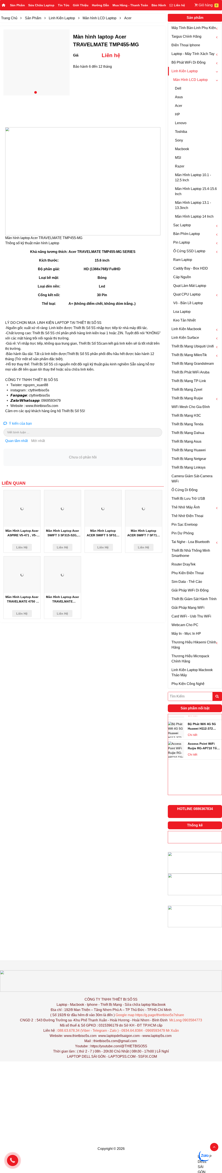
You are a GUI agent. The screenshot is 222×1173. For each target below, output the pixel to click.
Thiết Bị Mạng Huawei (188, 450)
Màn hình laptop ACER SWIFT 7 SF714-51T (143, 535)
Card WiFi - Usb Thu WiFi (191, 616)
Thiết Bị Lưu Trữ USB (188, 498)
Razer (179, 166)
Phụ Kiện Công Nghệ (187, 684)
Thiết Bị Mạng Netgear (188, 459)
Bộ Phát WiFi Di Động (188, 62)
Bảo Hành (159, 5)
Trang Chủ (9, 18)
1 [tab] (35, 92)
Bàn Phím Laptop (186, 234)
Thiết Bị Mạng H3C (186, 415)
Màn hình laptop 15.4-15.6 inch (196, 191)
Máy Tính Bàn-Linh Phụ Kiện (193, 28)
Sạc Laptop (182, 225)
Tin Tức (63, 5)
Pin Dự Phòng (182, 533)
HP (177, 114)
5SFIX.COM (147, 1056)
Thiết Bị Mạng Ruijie (187, 398)
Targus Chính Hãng (186, 36)
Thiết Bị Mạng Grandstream (192, 363)
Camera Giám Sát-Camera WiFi (191, 478)
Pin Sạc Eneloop (184, 524)
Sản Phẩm (17, 5)
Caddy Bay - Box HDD (190, 268)
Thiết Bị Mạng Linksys (188, 467)
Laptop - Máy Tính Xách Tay (192, 54)
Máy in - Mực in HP (186, 633)
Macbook (182, 149)
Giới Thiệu (80, 5)
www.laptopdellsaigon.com (119, 1036)
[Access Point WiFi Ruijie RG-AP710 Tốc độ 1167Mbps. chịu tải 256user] (176, 740)
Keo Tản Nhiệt (184, 320)
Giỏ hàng (206, 5)
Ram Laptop (182, 260)
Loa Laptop (182, 311)
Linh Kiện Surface (185, 337)
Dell (178, 88)
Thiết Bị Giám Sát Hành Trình (194, 599)
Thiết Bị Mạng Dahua (187, 433)
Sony (179, 140)
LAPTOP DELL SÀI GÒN (86, 1056)
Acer (178, 106)
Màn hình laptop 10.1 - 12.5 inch (193, 177)
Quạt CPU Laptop (187, 294)
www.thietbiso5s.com (80, 1036)
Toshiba (181, 131)
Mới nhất (38, 441)
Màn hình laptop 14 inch (194, 216)
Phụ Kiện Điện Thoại (187, 573)
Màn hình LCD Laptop (190, 80)
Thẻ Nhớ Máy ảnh (185, 507)
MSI (178, 157)
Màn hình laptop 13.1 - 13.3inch (193, 205)
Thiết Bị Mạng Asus (186, 441)
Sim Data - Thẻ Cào (186, 581)
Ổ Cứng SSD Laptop (189, 251)
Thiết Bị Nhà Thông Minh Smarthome (190, 553)
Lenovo (180, 123)
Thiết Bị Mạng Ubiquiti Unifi (192, 346)
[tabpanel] (36, 62)
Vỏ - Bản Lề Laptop (188, 303)
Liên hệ (111, 55)
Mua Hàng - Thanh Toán (130, 5)
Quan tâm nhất (16, 441)
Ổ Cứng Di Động (184, 490)
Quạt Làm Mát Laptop (189, 286)
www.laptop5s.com (156, 1036)
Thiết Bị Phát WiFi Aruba (190, 372)
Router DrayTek (183, 564)
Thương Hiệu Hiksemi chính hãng (193, 644)
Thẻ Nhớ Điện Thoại (187, 516)
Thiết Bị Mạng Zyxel (186, 389)
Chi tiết (192, 725)
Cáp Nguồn (182, 277)
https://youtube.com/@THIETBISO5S (118, 1046)
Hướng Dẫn (100, 5)
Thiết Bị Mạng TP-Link (188, 381)
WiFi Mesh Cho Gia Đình (190, 407)
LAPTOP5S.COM (122, 1056)
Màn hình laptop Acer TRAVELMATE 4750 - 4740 (21, 601)
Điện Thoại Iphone (185, 45)
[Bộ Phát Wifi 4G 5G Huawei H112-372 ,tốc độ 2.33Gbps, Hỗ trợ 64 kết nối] (176, 720)
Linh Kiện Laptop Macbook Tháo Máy (192, 672)
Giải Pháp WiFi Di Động (190, 590)
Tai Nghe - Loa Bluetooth (190, 542)
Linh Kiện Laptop (184, 71)
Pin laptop (181, 242)
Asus (179, 97)
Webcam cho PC (184, 625)
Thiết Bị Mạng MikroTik (189, 355)
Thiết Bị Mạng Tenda (187, 424)
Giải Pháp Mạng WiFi (187, 607)
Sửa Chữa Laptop (41, 5)
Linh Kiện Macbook (186, 329)
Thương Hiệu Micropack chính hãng (190, 658)
